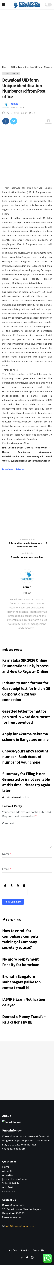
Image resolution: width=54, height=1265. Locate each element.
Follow (27, 592)
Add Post (7, 1187)
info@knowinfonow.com (19, 1226)
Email (6, 869)
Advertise (7, 1175)
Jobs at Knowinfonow (14, 1179)
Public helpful (11, 73)
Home (5, 1166)
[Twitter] (27, 1257)
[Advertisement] (27, 41)
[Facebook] (22, 1257)
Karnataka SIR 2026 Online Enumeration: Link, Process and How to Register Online (25, 666)
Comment (9, 823)
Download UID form (13, 469)
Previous (8, 797)
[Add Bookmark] (48, 121)
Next (16, 797)
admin (14, 104)
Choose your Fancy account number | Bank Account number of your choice (25, 757)
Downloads (9, 1191)
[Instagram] (32, 1257)
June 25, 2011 (17, 107)
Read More (19, 1148)
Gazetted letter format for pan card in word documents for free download (26, 717)
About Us (7, 1171)
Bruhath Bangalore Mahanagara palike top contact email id (21, 982)
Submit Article (10, 1183)
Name (7, 854)
